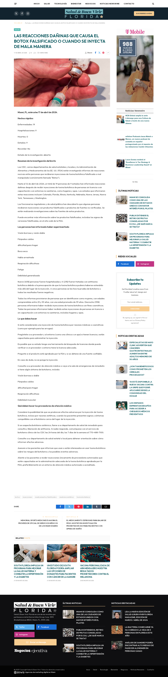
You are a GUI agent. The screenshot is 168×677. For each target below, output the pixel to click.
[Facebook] (5, 118)
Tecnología (60, 4)
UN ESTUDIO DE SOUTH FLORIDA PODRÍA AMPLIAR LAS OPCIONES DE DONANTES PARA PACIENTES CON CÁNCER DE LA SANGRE (61, 571)
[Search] (153, 4)
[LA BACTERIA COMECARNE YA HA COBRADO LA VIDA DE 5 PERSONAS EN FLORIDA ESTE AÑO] (117, 629)
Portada (28, 23)
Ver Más (135, 182)
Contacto (129, 4)
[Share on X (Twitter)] (99, 53)
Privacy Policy (140, 320)
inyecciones (27, 497)
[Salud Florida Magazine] (84, 13)
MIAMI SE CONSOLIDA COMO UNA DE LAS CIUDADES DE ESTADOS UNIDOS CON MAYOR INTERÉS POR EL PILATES (141, 203)
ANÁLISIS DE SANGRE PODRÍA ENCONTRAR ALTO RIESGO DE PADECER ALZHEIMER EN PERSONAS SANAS (139, 646)
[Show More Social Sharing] (108, 53)
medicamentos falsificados (45, 497)
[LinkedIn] (5, 131)
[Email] (5, 143)
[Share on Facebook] (95, 53)
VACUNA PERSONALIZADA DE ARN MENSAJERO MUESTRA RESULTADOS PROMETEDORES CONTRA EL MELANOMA (95, 571)
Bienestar (76, 4)
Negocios (90, 4)
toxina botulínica (83, 497)
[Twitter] (5, 125)
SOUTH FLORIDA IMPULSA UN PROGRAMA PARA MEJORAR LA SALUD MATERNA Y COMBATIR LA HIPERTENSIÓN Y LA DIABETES (28, 571)
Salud (47, 4)
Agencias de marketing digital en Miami (40, 672)
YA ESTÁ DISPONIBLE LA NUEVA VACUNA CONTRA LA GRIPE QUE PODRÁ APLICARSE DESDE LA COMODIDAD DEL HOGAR (141, 388)
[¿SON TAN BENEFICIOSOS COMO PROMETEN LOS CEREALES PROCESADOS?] (121, 369)
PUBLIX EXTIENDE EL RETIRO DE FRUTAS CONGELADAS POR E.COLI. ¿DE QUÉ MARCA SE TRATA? (141, 221)
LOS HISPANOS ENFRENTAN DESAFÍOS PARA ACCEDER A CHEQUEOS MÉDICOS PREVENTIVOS (140, 409)
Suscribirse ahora (144, 13)
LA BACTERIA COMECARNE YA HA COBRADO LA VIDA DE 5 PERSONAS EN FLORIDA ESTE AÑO (139, 631)
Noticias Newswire (110, 4)
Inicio (37, 4)
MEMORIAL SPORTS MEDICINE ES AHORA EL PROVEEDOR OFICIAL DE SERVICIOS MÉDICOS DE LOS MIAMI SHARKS (38, 523)
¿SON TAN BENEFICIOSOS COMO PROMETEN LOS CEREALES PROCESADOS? (142, 370)
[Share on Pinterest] (103, 53)
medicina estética (67, 497)
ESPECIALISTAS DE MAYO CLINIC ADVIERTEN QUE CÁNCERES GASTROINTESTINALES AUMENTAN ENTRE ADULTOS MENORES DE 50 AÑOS (141, 351)
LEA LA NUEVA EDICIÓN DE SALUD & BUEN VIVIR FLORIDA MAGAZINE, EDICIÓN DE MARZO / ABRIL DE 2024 (139, 615)
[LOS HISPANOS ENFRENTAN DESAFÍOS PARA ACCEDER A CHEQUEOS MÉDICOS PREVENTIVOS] (121, 405)
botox (17, 497)
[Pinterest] (5, 137)
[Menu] (15, 4)
